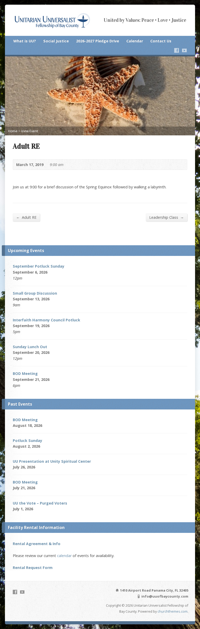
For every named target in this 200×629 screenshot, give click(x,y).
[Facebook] (176, 50)
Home (12, 131)
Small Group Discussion (35, 293)
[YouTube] (184, 50)
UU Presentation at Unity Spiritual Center (52, 461)
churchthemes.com (173, 611)
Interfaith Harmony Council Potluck (46, 319)
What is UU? (24, 40)
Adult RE (26, 217)
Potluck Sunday (27, 440)
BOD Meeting (25, 373)
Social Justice (56, 40)
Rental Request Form (33, 567)
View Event (29, 131)
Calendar (134, 40)
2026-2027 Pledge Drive (97, 40)
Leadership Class (166, 217)
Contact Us (160, 40)
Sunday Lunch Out (30, 346)
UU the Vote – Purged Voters (40, 503)
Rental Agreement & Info (36, 543)
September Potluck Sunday (38, 266)
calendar (64, 555)
